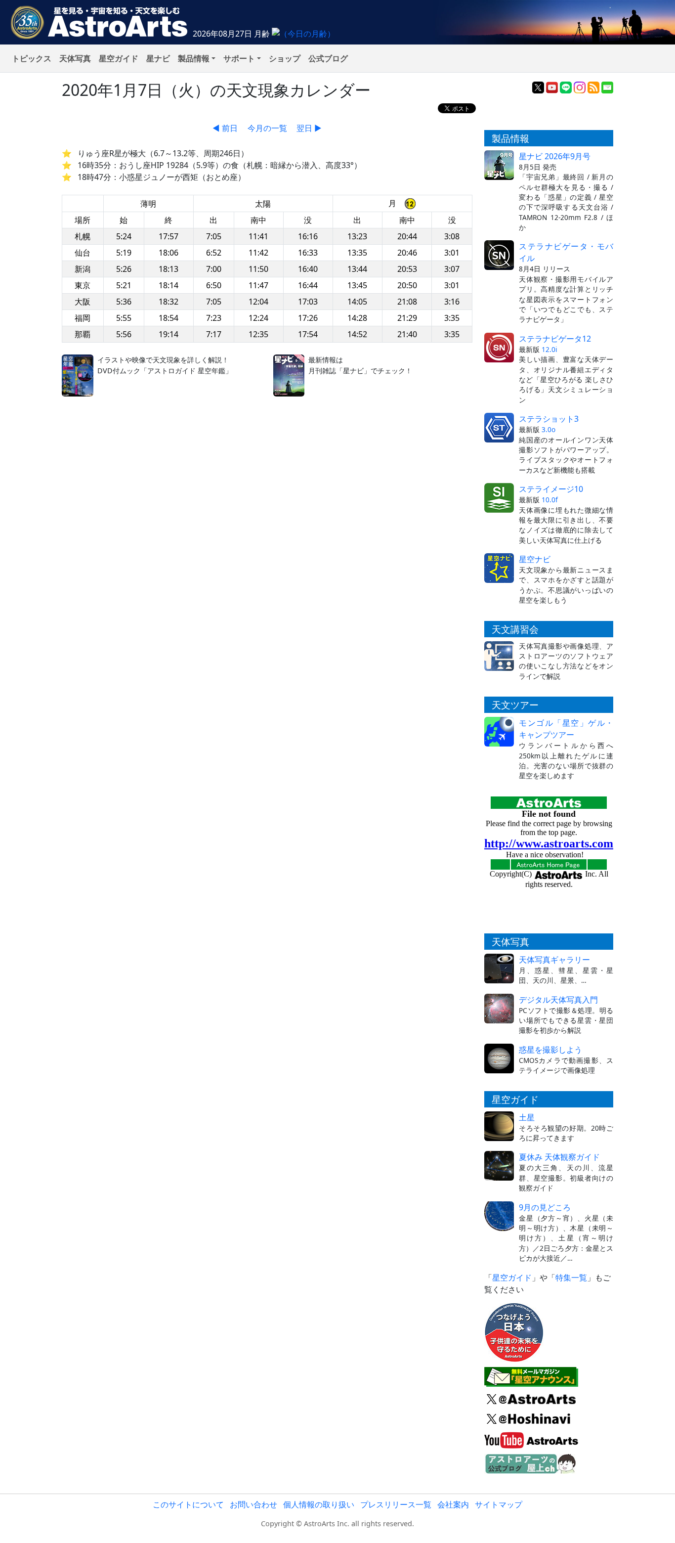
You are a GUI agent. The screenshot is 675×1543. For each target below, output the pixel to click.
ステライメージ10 (551, 489)
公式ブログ (328, 58)
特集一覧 (571, 1277)
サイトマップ (498, 1504)
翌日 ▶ (309, 128)
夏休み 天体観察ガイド (559, 1156)
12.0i (549, 349)
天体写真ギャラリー (554, 959)
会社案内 (453, 1504)
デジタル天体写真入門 (558, 999)
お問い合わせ (253, 1504)
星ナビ (158, 58)
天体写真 (75, 58)
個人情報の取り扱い (318, 1504)
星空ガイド (118, 58)
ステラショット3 (549, 418)
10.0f (550, 499)
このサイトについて (188, 1504)
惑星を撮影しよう (550, 1049)
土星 (527, 1117)
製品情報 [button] (194, 58)
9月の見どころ (545, 1207)
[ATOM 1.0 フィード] (593, 86)
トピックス (31, 58)
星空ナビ (534, 559)
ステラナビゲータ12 (555, 338)
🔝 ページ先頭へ (497, 1527)
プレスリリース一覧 (395, 1504)
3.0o (548, 429)
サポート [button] (239, 58)
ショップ (284, 58)
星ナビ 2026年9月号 (555, 156)
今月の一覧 (267, 128)
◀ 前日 (225, 128)
